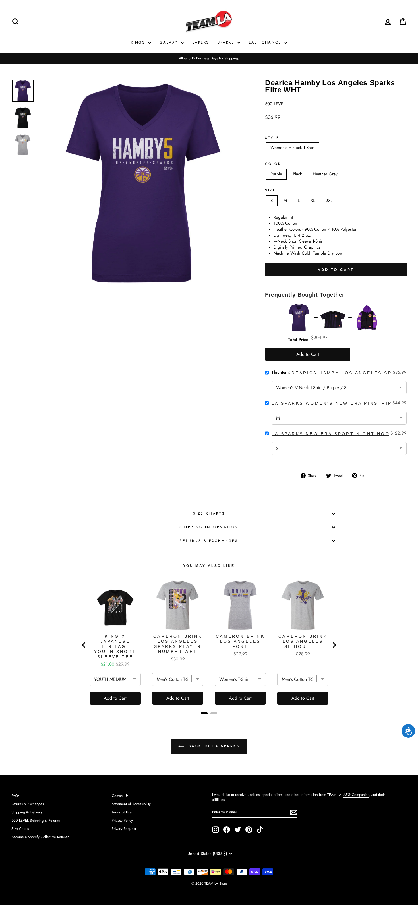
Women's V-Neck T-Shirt (292, 147)
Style (272, 137)
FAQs (15, 795)
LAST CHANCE (266, 42)
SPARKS (227, 42)
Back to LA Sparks (213, 746)
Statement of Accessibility (131, 804)
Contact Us (120, 795)
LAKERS (200, 42)
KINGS (139, 42)
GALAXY (169, 42)
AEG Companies (356, 794)
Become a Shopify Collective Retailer (40, 837)
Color (273, 164)
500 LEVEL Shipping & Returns (35, 820)
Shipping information (209, 527)
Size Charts (209, 513)
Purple (276, 174)
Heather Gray (325, 174)
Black (297, 174)
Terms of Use (122, 812)
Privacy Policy (122, 820)
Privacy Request (124, 828)
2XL (329, 200)
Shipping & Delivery (27, 812)
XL (313, 200)
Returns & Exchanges (209, 540)
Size (270, 190)
